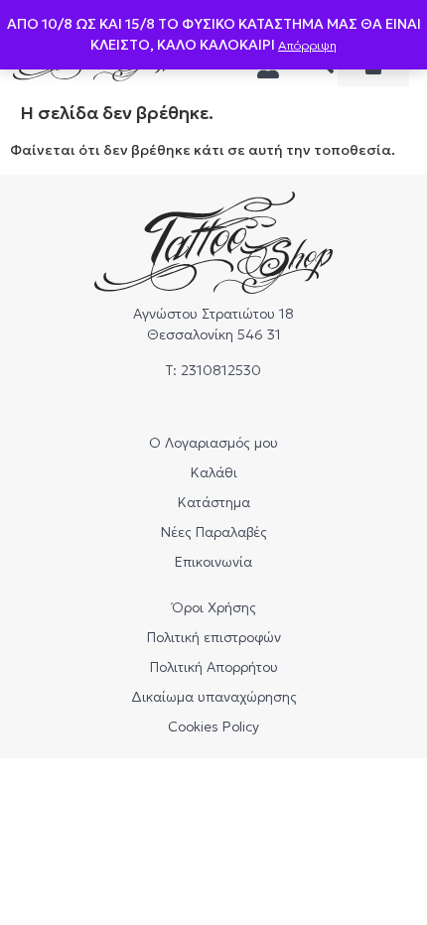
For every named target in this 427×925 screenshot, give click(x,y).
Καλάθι (214, 472)
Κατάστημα (214, 502)
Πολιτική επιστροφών (214, 637)
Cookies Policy (213, 726)
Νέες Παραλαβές (214, 532)
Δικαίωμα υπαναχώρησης (214, 697)
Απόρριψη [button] (307, 45)
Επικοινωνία (213, 562)
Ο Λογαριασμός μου (213, 443)
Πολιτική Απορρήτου (214, 667)
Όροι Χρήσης (214, 607)
